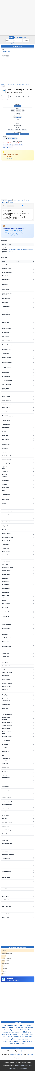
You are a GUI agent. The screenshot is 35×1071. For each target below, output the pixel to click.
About (24, 43)
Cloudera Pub (15, 134)
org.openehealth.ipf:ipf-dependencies (13, 233)
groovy (4, 1034)
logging (5, 1036)
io (8, 1034)
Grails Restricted (24, 134)
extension (12, 1032)
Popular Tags (17, 1022)
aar (5, 1025)
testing (29, 1041)
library (31, 1034)
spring (16, 1041)
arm (24, 1025)
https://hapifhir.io (17, 115)
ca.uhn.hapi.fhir (10, 84)
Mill (19, 200)
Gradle (10, 200)
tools (11, 1043)
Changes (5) (26, 96)
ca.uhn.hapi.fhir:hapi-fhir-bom (13, 230)
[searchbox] (14, 40)
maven (10, 1037)
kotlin (26, 1034)
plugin (13, 1039)
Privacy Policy (23, 1068)
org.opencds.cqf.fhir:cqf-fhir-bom (13, 232)
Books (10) (5, 100)
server (12, 110)
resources (20, 1039)
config (10, 1030)
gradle (30, 1032)
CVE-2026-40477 (7, 147)
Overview (4, 96)
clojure (30, 1027)
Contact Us (15, 1068)
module (22, 1037)
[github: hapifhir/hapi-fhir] (17, 121)
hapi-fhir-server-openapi (22, 84)
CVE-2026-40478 (18, 145)
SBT (15, 200)
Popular (19, 43)
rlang (26, 1039)
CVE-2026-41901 (7, 145)
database (23, 1030)
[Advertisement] (17, 17)
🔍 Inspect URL (17, 117)
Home (3, 84)
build (4, 1027)
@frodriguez (24, 1051)
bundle (20, 1027)
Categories (12, 43)
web (18, 1043)
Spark (18, 1054)
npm (26, 1037)
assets (29, 1025)
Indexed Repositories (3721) (17, 947)
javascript (16, 1034)
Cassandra (30, 1054)
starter (24, 1041)
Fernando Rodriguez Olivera (24, 1065)
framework (18, 1032)
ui (14, 1043)
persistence (7, 1039)
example (5, 1032)
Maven (4, 200)
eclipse (29, 1030)
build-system (12, 1027)
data (17, 1030)
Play (14, 1054)
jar (17, 129)
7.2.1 (30, 90)
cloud (5, 1030)
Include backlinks (28, 206)
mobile (16, 1037)
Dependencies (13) (15, 96)
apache (16, 1025)
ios (11, 1034)
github (24, 1032)
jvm (21, 1034)
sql (20, 1041)
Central (8, 134)
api (23, 110)
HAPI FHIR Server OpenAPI (17, 90)
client (26, 1027)
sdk (30, 1039)
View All (24, 129)
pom (10, 129)
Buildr (11, 202)
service (10, 1041)
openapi (18, 110)
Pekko (22, 1054)
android (10, 1025)
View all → (13, 236)
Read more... (17, 1058)
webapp (22, 1043)
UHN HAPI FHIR (6, 51)
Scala (11, 1054)
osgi (30, 1037)
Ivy (23, 200)
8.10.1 (10, 156)
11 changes (10, 158)
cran (14, 1030)
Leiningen (5, 202)
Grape (27, 200)
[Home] (17, 38)
